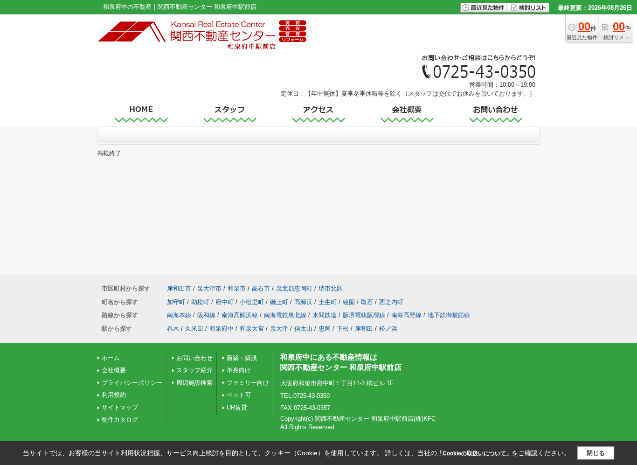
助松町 (200, 301)
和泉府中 (221, 328)
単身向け (239, 370)
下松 (343, 328)
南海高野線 (406, 315)
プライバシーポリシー (132, 382)
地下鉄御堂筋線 (449, 315)
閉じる (596, 453)
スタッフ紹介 (194, 370)
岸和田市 (179, 288)
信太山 (303, 328)
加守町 (176, 301)
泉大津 (279, 328)
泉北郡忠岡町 (294, 288)
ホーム (111, 357)
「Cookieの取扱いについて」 (474, 453)
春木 (173, 328)
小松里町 (252, 301)
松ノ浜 (388, 328)
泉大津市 (209, 288)
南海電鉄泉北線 (285, 315)
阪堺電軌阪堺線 (364, 315)
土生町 (327, 301)
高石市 (261, 288)
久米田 (194, 328)
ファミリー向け (248, 382)
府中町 (224, 301)
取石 (367, 301)
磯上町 (279, 301)
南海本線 (179, 315)
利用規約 (114, 394)
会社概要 (114, 370)
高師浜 (303, 301)
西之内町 (391, 301)
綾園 (349, 301)
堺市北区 (330, 288)
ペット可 (239, 394)
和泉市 (237, 288)
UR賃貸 (237, 407)
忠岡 (324, 328)
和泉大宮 (252, 328)
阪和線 (206, 315)
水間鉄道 (324, 315)
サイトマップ (120, 407)
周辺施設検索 (194, 382)
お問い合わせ (194, 357)
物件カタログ (120, 419)
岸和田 (364, 328)
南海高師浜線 (240, 315)
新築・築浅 (242, 357)
